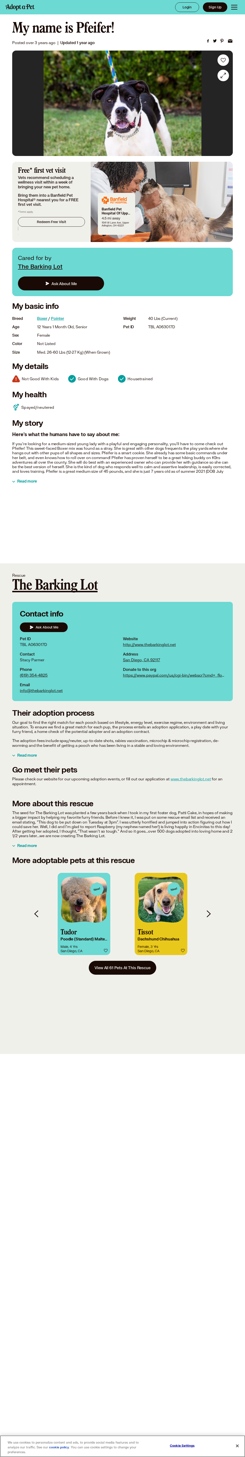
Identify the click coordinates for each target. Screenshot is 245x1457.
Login (187, 7)
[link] (208, 41)
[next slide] (208, 914)
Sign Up (215, 7)
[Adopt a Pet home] (20, 7)
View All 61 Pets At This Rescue (122, 967)
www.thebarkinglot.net (191, 779)
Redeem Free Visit (51, 222)
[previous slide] (37, 914)
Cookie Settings (182, 1446)
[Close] (237, 1446)
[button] (83, 914)
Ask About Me (64, 283)
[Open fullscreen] (223, 75)
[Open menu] (234, 7)
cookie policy (59, 1447)
